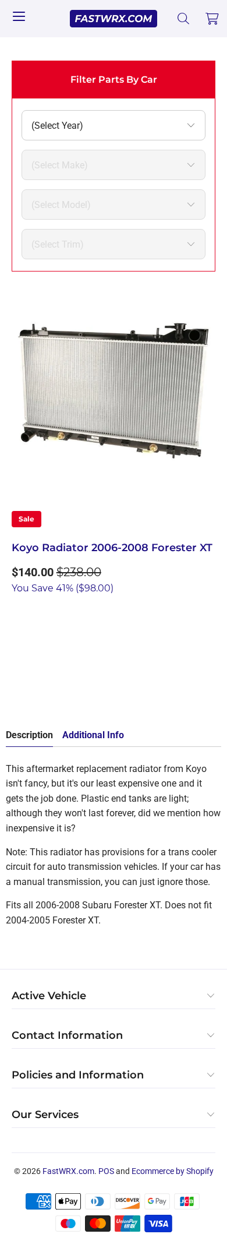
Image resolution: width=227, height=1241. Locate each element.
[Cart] (212, 18)
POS (106, 1171)
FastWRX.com (68, 1171)
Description (29, 735)
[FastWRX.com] (114, 18)
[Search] (183, 18)
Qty (19, 613)
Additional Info (93, 735)
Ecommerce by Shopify (173, 1171)
